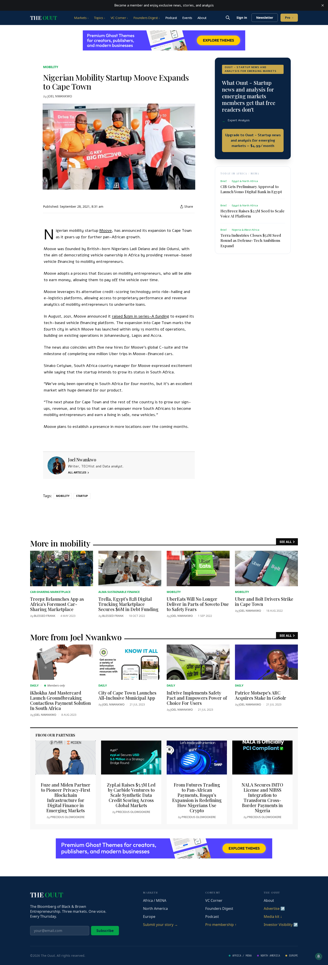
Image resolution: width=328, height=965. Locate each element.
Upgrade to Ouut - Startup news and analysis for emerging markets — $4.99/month (253, 140)
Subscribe (105, 930)
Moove (105, 230)
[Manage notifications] (318, 956)
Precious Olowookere (67, 817)
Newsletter (264, 17)
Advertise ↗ (274, 908)
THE (43, 17)
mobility (50, 67)
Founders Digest (146, 17)
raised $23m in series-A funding (140, 316)
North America (155, 908)
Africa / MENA (154, 900)
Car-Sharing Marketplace (50, 592)
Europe (149, 916)
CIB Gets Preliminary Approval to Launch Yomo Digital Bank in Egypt (251, 189)
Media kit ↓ (273, 916)
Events (187, 17)
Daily (34, 685)
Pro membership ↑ (221, 924)
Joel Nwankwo (60, 96)
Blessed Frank (44, 616)
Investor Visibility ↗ (281, 924)
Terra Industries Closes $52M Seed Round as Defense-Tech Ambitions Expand (250, 240)
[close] (322, 5)
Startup (82, 496)
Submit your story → (160, 924)
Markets (81, 17)
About (201, 17)
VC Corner (119, 17)
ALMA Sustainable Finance (119, 592)
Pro (289, 17)
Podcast (171, 17)
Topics (99, 17)
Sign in (242, 17)
